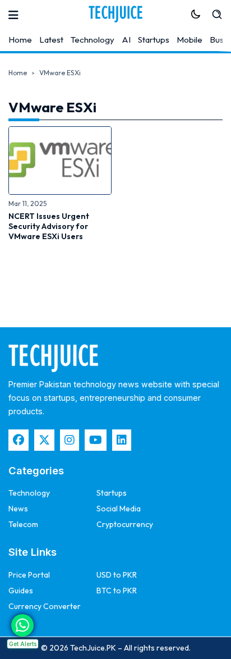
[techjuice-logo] (115, 14)
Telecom (23, 524)
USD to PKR (116, 575)
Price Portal (29, 575)
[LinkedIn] (121, 440)
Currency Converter (44, 606)
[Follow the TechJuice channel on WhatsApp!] (22, 625)
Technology (92, 39)
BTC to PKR (116, 590)
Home (20, 39)
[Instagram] (69, 440)
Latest (51, 39)
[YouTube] (96, 440)
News (18, 509)
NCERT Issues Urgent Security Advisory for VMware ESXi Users (48, 226)
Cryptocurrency (124, 524)
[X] (44, 440)
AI (126, 39)
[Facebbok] (18, 440)
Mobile (189, 39)
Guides (20, 590)
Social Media (118, 509)
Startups (153, 39)
